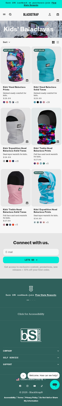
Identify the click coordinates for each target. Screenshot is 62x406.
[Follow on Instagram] (27, 386)
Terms (20, 397)
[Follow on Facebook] (20, 386)
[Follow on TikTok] (42, 386)
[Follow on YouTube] (34, 386)
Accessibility (10, 397)
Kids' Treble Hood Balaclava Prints (43, 150)
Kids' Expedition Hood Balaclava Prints (45, 211)
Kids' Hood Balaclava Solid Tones (45, 88)
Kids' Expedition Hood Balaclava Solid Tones (15, 150)
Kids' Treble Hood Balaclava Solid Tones (14, 211)
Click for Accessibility (31, 314)
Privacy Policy (31, 397)
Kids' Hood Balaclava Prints (14, 88)
